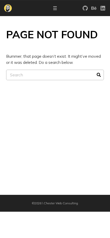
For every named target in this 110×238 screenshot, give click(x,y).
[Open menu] (55, 8)
